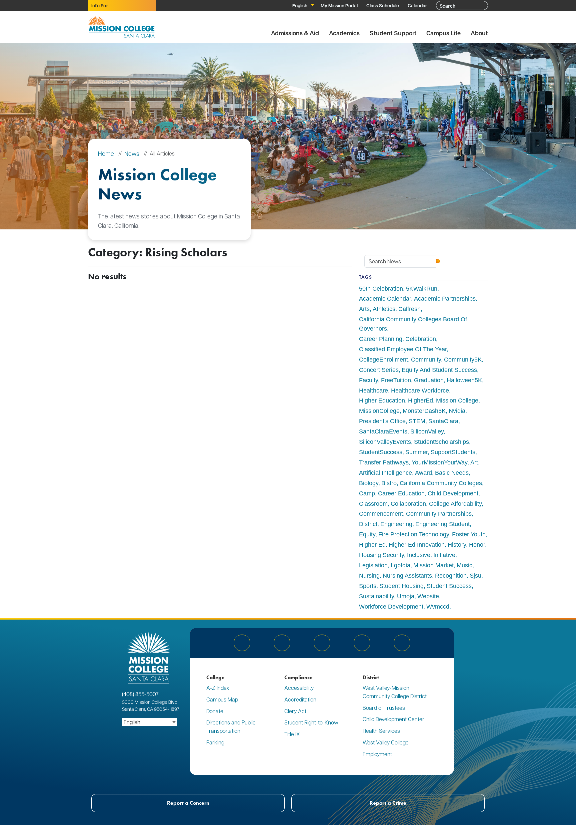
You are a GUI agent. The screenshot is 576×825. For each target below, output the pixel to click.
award (423, 472)
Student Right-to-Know (311, 722)
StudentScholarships (441, 441)
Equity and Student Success (439, 370)
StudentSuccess (380, 452)
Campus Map (222, 699)
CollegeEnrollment (383, 359)
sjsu (475, 575)
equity (367, 534)
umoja (405, 596)
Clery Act (295, 710)
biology (368, 483)
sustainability (376, 596)
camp (367, 493)
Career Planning (380, 339)
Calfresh (409, 309)
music (464, 565)
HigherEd (420, 400)
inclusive (418, 555)
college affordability (455, 503)
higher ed (372, 544)
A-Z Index (217, 687)
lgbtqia (400, 565)
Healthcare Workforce (420, 390)
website (428, 596)
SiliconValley (427, 431)
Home (106, 153)
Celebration (420, 339)
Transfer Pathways (384, 462)
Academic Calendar (385, 298)
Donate (214, 710)
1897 (174, 709)
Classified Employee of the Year (403, 349)
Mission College (457, 400)
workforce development (391, 606)
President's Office (382, 421)
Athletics (384, 309)
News (131, 153)
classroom (373, 503)
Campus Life (443, 33)
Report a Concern (188, 803)
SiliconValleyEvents (385, 441)
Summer (416, 452)
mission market (433, 565)
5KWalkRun (421, 288)
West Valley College (386, 742)
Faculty (368, 380)
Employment (377, 753)
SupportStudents (453, 452)
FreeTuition (396, 380)
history (457, 544)
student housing (401, 586)
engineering (396, 524)
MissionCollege (379, 411)
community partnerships (439, 513)
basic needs (452, 472)
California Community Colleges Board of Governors (413, 324)
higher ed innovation (417, 544)
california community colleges (441, 483)
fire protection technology (413, 534)
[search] (438, 261)
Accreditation (300, 699)
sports (367, 586)
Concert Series (379, 370)
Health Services (381, 730)
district (368, 524)
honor (477, 544)
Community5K (463, 359)
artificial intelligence (385, 472)
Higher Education (382, 400)
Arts (364, 309)
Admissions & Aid (295, 33)
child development (453, 493)
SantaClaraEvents (383, 431)
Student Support (393, 33)
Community (426, 359)
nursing (369, 575)
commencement (381, 513)
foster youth (469, 534)
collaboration (408, 503)
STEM (417, 421)
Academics (344, 33)
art (474, 462)
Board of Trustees (384, 707)
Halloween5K (464, 380)
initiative (444, 555)
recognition (451, 575)
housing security (381, 555)
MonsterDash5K (424, 411)
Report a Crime (388, 803)
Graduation (429, 380)
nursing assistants (407, 575)
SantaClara (443, 421)
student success (449, 586)
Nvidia (457, 411)
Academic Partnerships (445, 298)
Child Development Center (393, 718)
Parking (215, 742)
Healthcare (373, 390)
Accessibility (299, 687)
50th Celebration (381, 288)
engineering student (442, 524)
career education (401, 493)
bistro (389, 483)
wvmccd (437, 606)
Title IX (292, 733)
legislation (373, 565)
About (479, 33)
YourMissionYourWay (439, 462)
